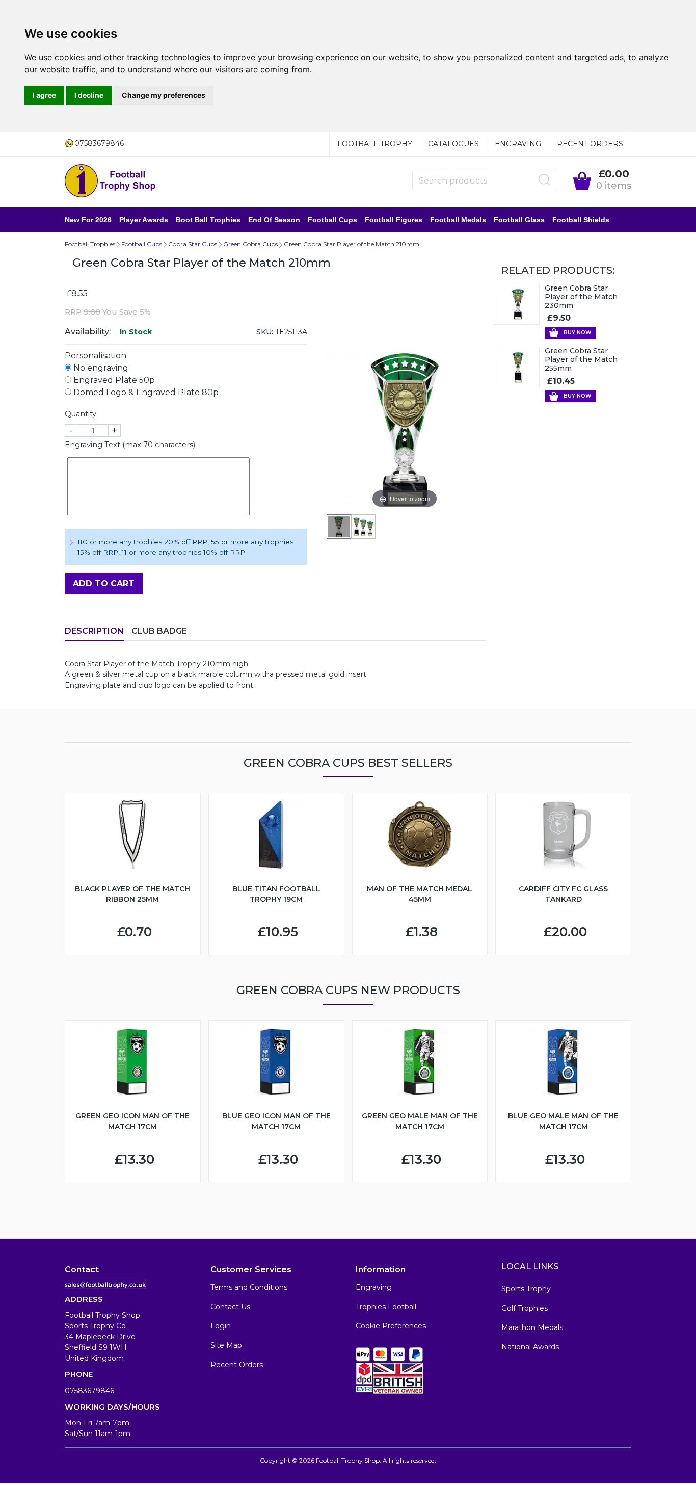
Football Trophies (90, 244)
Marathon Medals (532, 1327)
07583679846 (89, 1390)
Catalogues (453, 143)
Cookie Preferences (391, 1326)
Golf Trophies (524, 1308)
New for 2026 (88, 220)
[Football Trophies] (111, 180)
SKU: (264, 331)
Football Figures (393, 220)
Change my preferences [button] (163, 95)
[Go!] (545, 180)
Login (220, 1326)
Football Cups (332, 220)
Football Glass (519, 220)
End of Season (274, 220)
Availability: (88, 331)
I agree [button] (44, 95)
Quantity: (81, 414)
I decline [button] (88, 95)
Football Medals (458, 220)
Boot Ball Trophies (208, 220)
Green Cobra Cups (250, 244)
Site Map (226, 1345)
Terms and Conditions (248, 1287)
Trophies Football (386, 1306)
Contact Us (230, 1306)
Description (94, 631)
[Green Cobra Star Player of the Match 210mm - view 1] (339, 526)
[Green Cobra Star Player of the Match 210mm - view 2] (363, 526)
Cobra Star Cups (192, 244)
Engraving (518, 143)
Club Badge (159, 631)
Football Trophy (374, 143)
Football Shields (580, 220)
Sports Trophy (526, 1288)
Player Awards (143, 220)
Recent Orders (590, 143)
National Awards (530, 1346)
